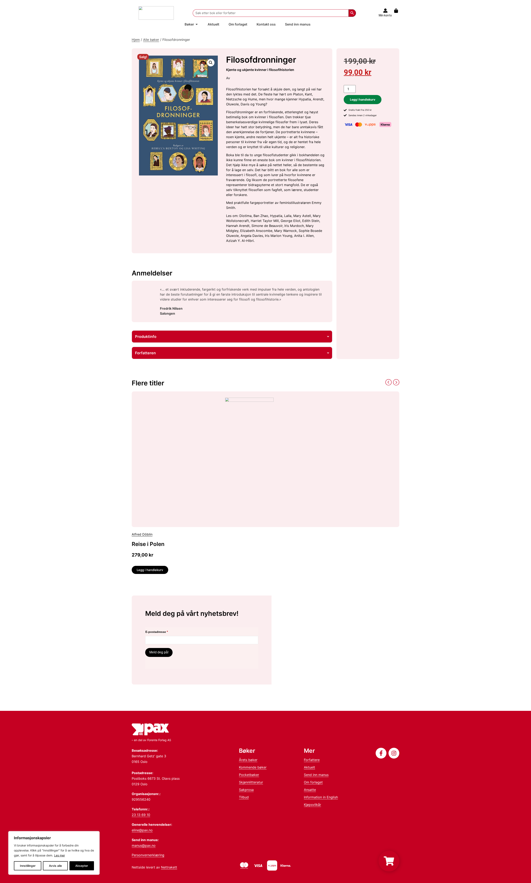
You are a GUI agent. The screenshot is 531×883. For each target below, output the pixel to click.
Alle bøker (151, 40)
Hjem (136, 40)
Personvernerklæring (148, 855)
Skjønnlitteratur (251, 782)
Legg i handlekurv (362, 99)
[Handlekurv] (398, 11)
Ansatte (310, 790)
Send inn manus (316, 775)
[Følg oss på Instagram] (394, 753)
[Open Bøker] (196, 24)
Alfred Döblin (142, 534)
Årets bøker (248, 760)
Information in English (321, 797)
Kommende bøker (253, 767)
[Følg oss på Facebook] (381, 753)
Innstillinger (27, 865)
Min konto (385, 15)
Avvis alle (55, 865)
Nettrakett (169, 867)
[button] (210, 62)
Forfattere (312, 760)
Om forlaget (313, 782)
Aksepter (81, 865)
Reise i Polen (148, 544)
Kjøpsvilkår (312, 805)
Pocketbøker (249, 775)
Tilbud (244, 797)
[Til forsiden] (156, 13)
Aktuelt (309, 767)
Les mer (59, 855)
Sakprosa (246, 790)
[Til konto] (385, 11)
